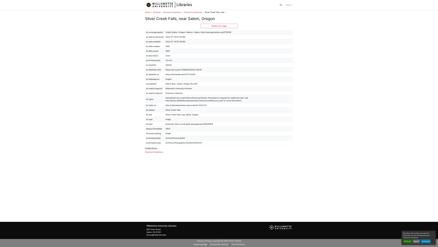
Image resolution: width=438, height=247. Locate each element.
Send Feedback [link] (238, 244)
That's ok (407, 241)
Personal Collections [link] (172, 12)
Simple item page (219, 26)
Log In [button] (289, 5)
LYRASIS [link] (237, 241)
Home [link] (147, 12)
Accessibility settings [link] (219, 244)
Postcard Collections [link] (193, 12)
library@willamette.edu (156, 235)
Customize (425, 241)
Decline (416, 241)
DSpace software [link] (204, 241)
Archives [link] (156, 12)
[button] (176, 5)
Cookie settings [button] (200, 244)
